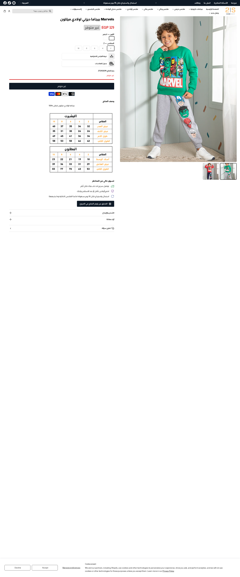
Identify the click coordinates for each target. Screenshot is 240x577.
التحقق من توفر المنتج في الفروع (94, 204)
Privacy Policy (168, 571)
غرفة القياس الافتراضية (98, 56)
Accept (45, 568)
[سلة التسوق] (5, 11)
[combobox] (32, 11)
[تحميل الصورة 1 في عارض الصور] (228, 171)
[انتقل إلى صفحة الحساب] (9, 11)
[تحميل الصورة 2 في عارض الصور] (211, 171)
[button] (5, 11)
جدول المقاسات (101, 64)
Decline (18, 568)
